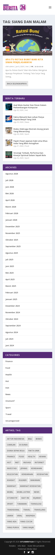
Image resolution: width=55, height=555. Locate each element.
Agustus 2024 (11, 332)
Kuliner (23, 480)
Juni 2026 (9, 187)
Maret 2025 (10, 286)
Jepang (23, 468)
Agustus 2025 (11, 253)
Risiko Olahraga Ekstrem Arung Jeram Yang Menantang (31, 130)
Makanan (35, 480)
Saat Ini (25, 498)
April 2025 (10, 279)
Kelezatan (12, 474)
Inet (27, 66)
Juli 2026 (9, 180)
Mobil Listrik (23, 492)
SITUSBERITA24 (27, 541)
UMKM (10, 515)
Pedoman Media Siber (27, 549)
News (27, 122)
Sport (27, 134)
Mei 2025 (9, 273)
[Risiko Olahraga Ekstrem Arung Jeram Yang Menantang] (8, 130)
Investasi (12, 468)
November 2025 (12, 233)
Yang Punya (13, 527)
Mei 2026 (9, 193)
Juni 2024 (9, 345)
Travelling (39, 509)
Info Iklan (22, 546)
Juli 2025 (9, 259)
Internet (39, 462)
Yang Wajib (28, 527)
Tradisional (13, 509)
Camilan (11, 444)
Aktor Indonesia (15, 439)
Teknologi (36, 503)
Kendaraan (27, 474)
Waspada (30, 515)
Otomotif (10, 401)
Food (27, 146)
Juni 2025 (9, 266)
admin (11, 66)
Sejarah (37, 498)
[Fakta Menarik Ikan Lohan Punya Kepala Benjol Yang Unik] (8, 118)
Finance (9, 361)
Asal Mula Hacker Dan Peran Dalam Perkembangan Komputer (29, 106)
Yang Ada (11, 521)
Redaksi (12, 546)
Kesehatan (42, 474)
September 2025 (13, 246)
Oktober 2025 (11, 239)
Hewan (42, 456)
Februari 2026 (11, 213)
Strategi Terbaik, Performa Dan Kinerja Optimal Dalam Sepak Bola (29, 154)
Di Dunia (23, 444)
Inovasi (27, 462)
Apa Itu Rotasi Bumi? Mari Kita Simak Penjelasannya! (24, 61)
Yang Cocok (26, 521)
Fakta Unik (33, 450)
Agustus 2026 (11, 173)
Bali (30, 439)
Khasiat (11, 480)
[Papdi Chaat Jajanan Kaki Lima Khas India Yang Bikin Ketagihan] (8, 142)
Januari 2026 (11, 220)
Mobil (10, 492)
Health (8, 374)
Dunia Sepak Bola (15, 450)
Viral (19, 515)
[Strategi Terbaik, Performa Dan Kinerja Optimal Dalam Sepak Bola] (8, 154)
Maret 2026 (10, 206)
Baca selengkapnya (17, 83)
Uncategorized (12, 421)
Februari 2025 (11, 292)
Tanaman (22, 503)
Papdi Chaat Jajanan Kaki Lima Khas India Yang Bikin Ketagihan (30, 142)
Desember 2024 (12, 306)
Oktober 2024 (11, 319)
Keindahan (36, 468)
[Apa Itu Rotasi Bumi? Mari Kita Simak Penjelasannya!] (27, 40)
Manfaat (11, 486)
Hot (7, 381)
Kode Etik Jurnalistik (36, 546)
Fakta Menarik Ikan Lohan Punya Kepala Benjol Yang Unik (28, 118)
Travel (8, 414)
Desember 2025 (12, 226)
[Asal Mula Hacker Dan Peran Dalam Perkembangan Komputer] (8, 107)
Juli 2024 (9, 339)
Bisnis (39, 439)
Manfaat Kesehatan (30, 486)
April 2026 (10, 200)
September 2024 (13, 325)
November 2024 (12, 312)
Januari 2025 (11, 299)
